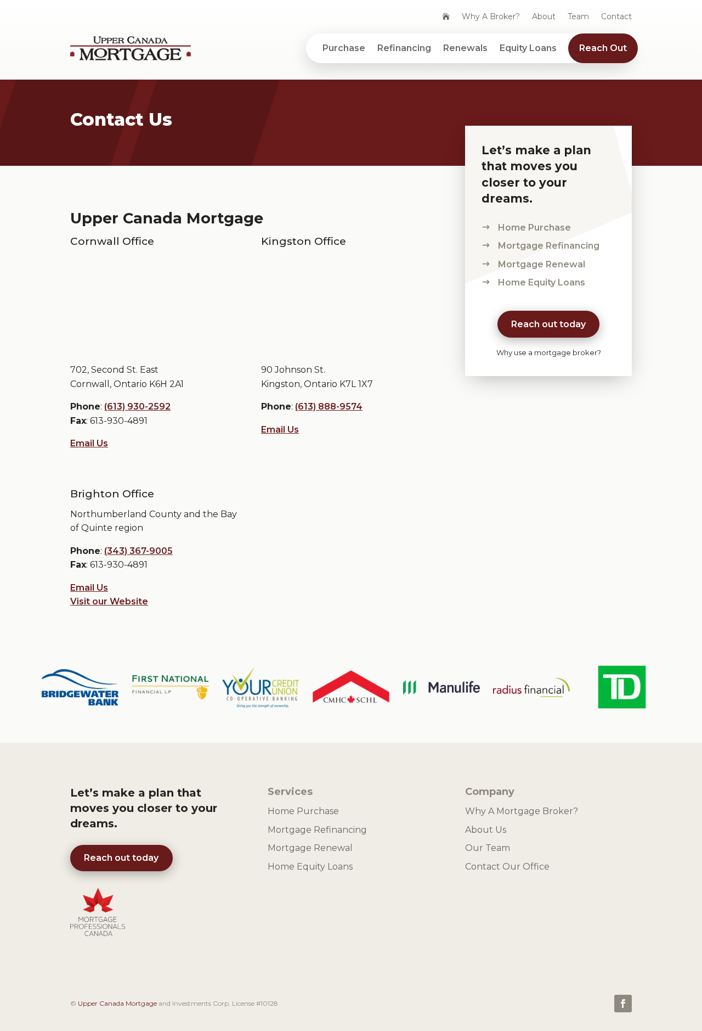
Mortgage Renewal (541, 264)
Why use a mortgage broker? (548, 352)
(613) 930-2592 (137, 406)
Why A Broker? (491, 17)
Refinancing (404, 48)
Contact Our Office (507, 866)
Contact (616, 17)
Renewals (465, 48)
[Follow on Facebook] (623, 1003)
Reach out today (548, 324)
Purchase (343, 48)
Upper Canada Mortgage (117, 1003)
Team (578, 17)
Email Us (89, 443)
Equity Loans (528, 48)
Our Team (487, 848)
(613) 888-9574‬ (329, 406)
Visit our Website (109, 601)
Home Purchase (534, 227)
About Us (485, 830)
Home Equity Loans (541, 282)
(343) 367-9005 (138, 551)
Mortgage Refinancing (548, 245)
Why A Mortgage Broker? (521, 811)
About (544, 17)
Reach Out (603, 48)
